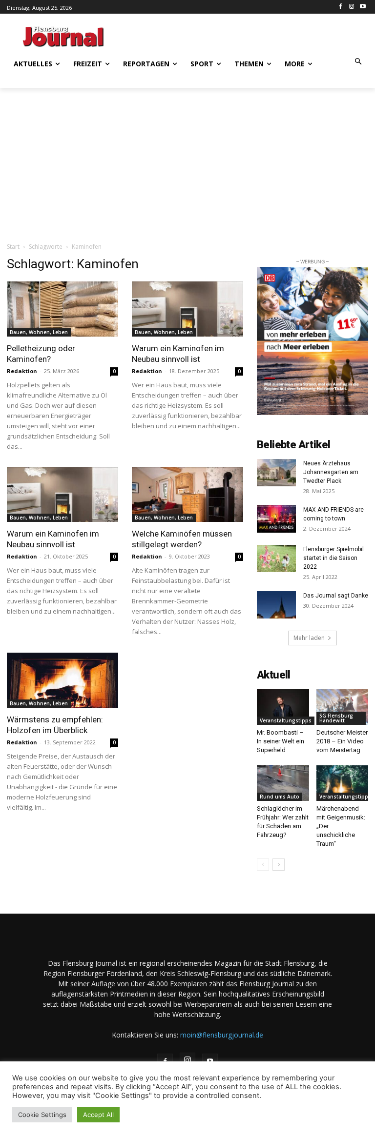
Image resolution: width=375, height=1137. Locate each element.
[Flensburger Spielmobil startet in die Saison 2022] (276, 558)
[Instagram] (351, 7)
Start (13, 246)
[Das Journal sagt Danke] (276, 604)
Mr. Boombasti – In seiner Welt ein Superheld (280, 741)
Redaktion (22, 371)
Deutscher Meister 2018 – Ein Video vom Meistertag (342, 741)
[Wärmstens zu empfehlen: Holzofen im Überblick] (62, 680)
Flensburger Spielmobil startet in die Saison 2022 (333, 558)
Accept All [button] (98, 1114)
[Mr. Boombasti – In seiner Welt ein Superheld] (283, 707)
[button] (359, 62)
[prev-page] (263, 864)
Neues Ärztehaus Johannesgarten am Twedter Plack (330, 472)
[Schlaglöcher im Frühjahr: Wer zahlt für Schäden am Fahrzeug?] (283, 783)
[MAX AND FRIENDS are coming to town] (276, 519)
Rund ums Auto (279, 796)
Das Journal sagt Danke (335, 595)
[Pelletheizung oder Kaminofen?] (62, 309)
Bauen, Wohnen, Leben (39, 332)
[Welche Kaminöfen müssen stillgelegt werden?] (187, 494)
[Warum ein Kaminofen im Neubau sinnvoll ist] (187, 309)
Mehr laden (309, 638)
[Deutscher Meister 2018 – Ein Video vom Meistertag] (342, 707)
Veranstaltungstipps (286, 720)
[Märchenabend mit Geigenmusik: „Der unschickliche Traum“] (342, 783)
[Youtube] (362, 7)
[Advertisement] (246, 35)
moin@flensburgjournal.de (221, 1034)
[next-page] (278, 864)
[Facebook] (340, 7)
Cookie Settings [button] (42, 1114)
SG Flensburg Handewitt (336, 718)
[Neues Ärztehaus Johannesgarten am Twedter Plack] (276, 472)
